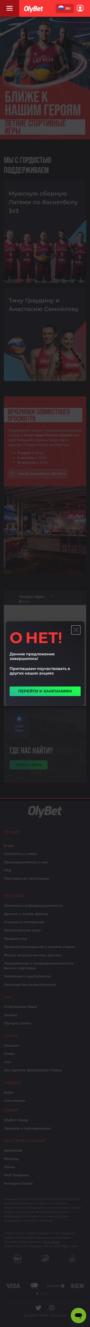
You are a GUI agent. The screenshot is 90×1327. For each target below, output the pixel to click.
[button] (65, 8)
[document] (45, 663)
